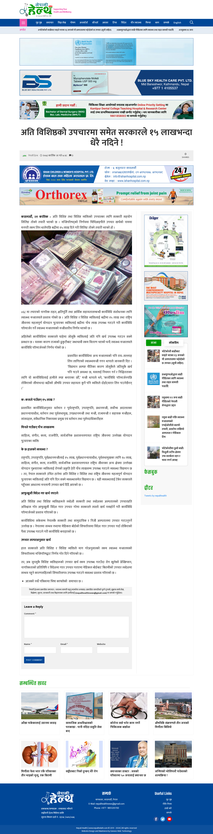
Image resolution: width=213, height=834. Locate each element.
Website (101, 644)
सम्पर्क (166, 23)
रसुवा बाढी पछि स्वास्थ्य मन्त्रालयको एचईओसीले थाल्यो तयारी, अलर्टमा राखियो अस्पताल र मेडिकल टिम (173, 427)
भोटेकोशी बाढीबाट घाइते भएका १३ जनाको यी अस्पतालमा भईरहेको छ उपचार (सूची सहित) (173, 357)
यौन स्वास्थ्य (136, 23)
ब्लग (157, 23)
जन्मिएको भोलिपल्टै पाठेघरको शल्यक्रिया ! (171, 773)
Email (64, 644)
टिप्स (115, 23)
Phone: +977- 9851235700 (106, 808)
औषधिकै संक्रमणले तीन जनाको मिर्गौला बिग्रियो (172, 725)
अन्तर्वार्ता (84, 23)
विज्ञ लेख (62, 23)
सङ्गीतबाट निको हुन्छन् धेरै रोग (82, 771)
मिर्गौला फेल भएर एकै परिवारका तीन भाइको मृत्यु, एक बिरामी (38, 773)
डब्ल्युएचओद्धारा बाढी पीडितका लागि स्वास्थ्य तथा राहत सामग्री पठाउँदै (87, 30)
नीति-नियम (167, 804)
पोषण (72, 23)
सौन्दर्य (95, 23)
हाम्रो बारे (168, 808)
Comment (30, 614)
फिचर (148, 23)
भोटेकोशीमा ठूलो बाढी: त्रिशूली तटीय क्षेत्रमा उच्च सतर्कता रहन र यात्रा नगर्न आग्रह (173, 454)
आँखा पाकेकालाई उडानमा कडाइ (38, 723)
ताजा (153, 342)
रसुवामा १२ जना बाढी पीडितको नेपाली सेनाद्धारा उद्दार (143, 30)
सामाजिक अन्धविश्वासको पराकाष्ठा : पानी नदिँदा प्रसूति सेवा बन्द (84, 727)
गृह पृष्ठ (39, 23)
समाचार (49, 23)
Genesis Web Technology (121, 831)
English (177, 23)
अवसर (105, 23)
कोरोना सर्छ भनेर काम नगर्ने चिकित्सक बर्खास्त (125, 725)
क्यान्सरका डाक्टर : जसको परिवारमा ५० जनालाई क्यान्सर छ (128, 773)
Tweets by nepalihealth (155, 496)
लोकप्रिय (174, 342)
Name (28, 644)
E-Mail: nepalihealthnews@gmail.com (106, 804)
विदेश (123, 23)
